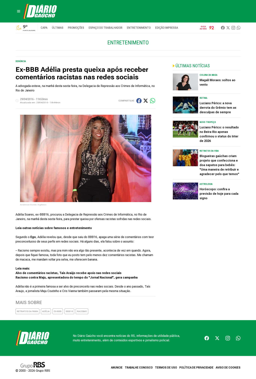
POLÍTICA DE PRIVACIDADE (196, 367)
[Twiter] (228, 28)
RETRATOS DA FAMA (27, 311)
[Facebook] (223, 28)
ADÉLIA (46, 311)
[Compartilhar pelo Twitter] (145, 100)
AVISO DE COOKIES (228, 367)
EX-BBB (58, 311)
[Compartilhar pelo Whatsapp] (153, 101)
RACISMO (82, 311)
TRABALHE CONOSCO (139, 367)
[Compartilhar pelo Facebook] (139, 100)
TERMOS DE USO (166, 367)
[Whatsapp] (238, 28)
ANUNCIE (117, 367)
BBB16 (69, 311)
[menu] (18, 11)
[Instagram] (233, 28)
